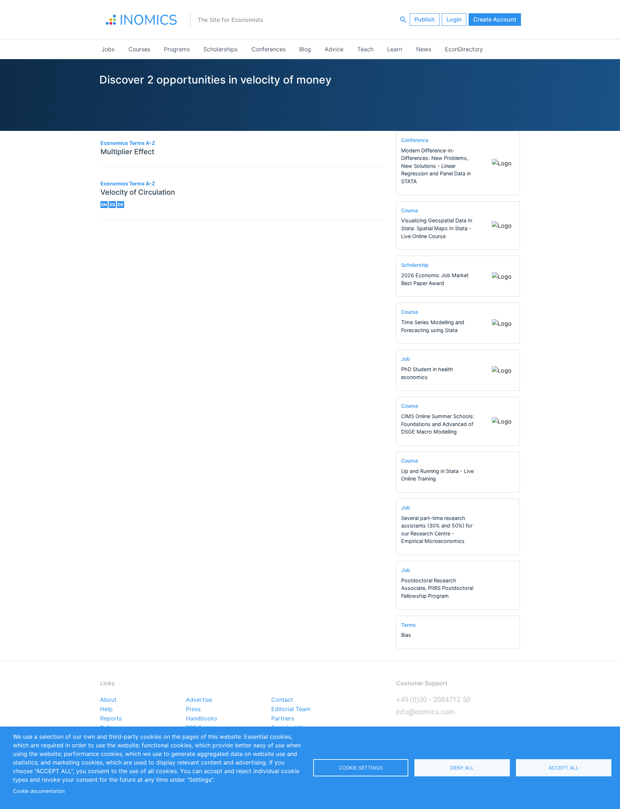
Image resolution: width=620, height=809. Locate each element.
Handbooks (201, 718)
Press (193, 709)
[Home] (141, 19)
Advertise (199, 700)
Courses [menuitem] (139, 49)
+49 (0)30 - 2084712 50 (433, 699)
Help (106, 709)
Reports (111, 718)
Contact (282, 700)
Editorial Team (290, 709)
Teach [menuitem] (365, 49)
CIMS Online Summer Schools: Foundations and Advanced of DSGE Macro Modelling (437, 424)
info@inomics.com (425, 712)
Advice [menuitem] (334, 49)
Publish (424, 19)
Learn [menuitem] (394, 49)
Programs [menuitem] (177, 49)
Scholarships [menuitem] (220, 49)
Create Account (494, 19)
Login (454, 19)
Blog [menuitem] (305, 49)
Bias (406, 635)
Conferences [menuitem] (269, 49)
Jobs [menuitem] (108, 49)
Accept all (564, 768)
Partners (282, 718)
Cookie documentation (39, 791)
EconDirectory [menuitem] (464, 49)
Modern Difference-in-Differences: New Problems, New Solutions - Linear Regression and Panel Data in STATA (436, 165)
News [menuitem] (423, 49)
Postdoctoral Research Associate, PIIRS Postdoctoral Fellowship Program (437, 588)
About (108, 700)
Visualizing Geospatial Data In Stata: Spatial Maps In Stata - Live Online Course (436, 228)
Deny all (462, 768)
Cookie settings (361, 768)
